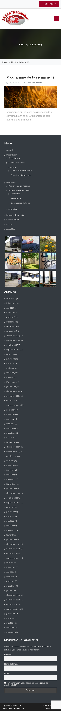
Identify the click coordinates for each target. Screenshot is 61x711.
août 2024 (10, 410)
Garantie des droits (17, 162)
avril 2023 (10, 474)
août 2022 (10, 507)
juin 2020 (10, 618)
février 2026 (11, 326)
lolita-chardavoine (34, 82)
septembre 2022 (13, 502)
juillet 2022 (11, 512)
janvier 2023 (11, 488)
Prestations (11, 182)
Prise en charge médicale (19, 186)
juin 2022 (10, 516)
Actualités (10, 229)
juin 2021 (10, 572)
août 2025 (10, 354)
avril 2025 (10, 373)
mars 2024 (11, 433)
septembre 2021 (13, 558)
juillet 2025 (11, 359)
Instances (12, 167)
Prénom (7, 654)
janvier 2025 (11, 386)
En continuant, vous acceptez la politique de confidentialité (26, 684)
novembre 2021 (13, 549)
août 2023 (10, 461)
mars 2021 (10, 586)
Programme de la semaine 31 (30, 77)
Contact (9, 224)
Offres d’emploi (13, 219)
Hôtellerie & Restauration (19, 190)
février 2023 (11, 484)
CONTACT (49, 4)
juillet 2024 (11, 414)
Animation (13, 209)
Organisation (14, 158)
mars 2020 (11, 632)
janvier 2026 (11, 331)
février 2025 (11, 382)
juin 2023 (10, 470)
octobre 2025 (12, 345)
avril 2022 (10, 525)
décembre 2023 (13, 447)
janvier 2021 (11, 590)
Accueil (9, 150)
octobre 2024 (12, 400)
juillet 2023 (11, 465)
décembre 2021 (13, 544)
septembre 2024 (13, 405)
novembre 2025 (13, 340)
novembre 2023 (13, 451)
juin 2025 (10, 363)
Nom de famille (11, 664)
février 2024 (11, 437)
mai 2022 (10, 521)
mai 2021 (10, 576)
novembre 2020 (13, 600)
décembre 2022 (13, 493)
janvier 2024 (11, 442)
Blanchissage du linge (20, 203)
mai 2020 (10, 623)
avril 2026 (10, 317)
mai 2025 (10, 368)
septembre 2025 (13, 349)
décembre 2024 (13, 391)
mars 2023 (10, 479)
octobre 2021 (12, 553)
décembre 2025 (13, 336)
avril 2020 (10, 627)
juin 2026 (10, 308)
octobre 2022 (12, 498)
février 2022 (11, 535)
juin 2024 (10, 419)
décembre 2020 (13, 595)
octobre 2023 (12, 456)
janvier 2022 (11, 539)
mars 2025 (10, 377)
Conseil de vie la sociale (21, 175)
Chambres (15, 193)
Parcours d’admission (15, 215)
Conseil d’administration (21, 170)
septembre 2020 (13, 609)
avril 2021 (10, 581)
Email (6, 673)
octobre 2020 (12, 604)
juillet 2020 (11, 613)
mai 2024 (10, 424)
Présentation (11, 155)
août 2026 (10, 298)
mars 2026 (11, 322)
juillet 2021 (11, 567)
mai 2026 (10, 312)
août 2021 (10, 562)
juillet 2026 (11, 303)
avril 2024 (10, 428)
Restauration (16, 198)
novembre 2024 (13, 396)
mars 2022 (10, 530)
